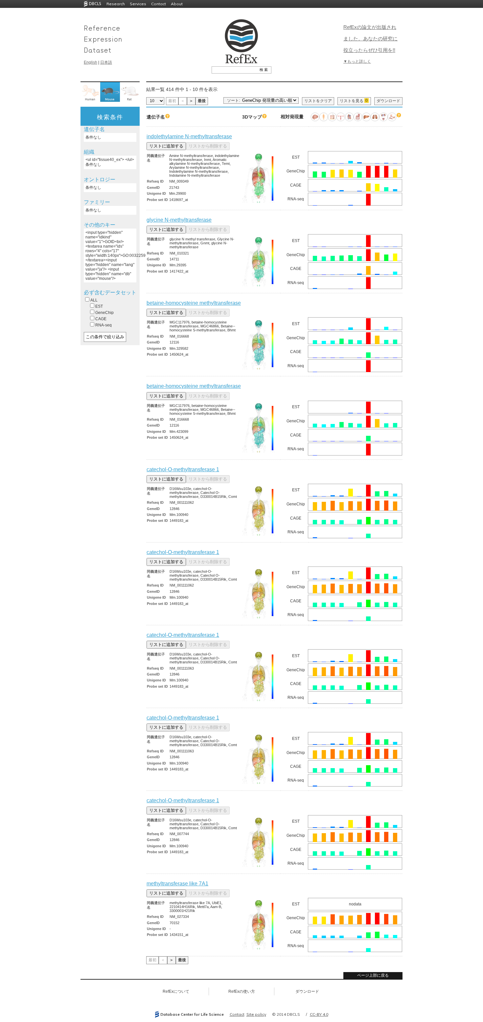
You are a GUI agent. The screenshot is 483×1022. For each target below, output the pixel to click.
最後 (202, 101)
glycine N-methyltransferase (179, 220)
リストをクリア (318, 101)
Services (138, 3)
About (177, 3)
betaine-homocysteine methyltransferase (194, 303)
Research (115, 3)
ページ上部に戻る (373, 975)
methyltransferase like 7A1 (177, 883)
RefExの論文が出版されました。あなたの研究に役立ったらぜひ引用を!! (370, 38)
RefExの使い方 (241, 991)
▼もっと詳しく (357, 61)
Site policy (256, 1014)
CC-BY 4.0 (319, 1014)
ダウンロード (388, 101)
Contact (158, 3)
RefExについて (176, 991)
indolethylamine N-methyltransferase (189, 136)
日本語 (106, 62)
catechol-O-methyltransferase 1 (183, 469)
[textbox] (234, 70)
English (90, 62)
